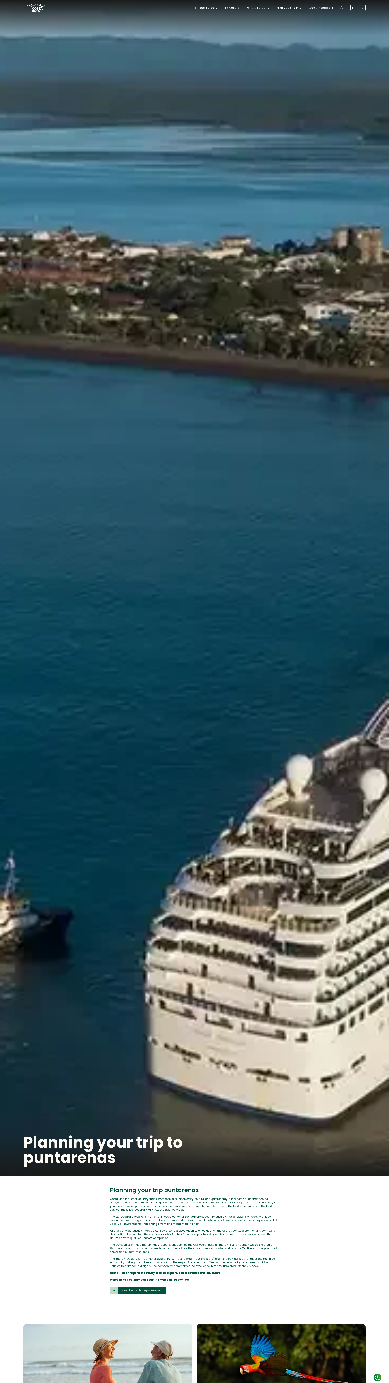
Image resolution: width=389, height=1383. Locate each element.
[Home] (34, 8)
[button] (341, 7)
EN (353, 8)
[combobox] (358, 8)
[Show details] (377, 1377)
